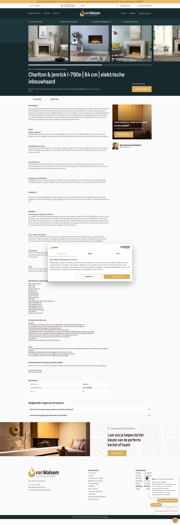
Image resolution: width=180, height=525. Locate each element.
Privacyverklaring (93, 484)
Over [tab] (118, 253)
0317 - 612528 (34, 6)
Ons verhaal (92, 473)
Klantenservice (125, 6)
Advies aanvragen (141, 89)
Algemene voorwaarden (95, 481)
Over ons (123, 13)
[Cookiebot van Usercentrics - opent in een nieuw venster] (122, 247)
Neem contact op (125, 147)
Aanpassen (88, 276)
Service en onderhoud (145, 6)
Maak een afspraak (144, 13)
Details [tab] (90, 253)
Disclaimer (91, 486)
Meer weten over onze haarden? (130, 145)
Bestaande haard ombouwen (97, 497)
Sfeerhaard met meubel (95, 478)
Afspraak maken (123, 134)
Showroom (56, 13)
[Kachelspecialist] (90, 13)
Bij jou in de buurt (93, 499)
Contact (90, 476)
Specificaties (54, 99)
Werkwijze (132, 13)
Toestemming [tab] (61, 253)
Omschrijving (37, 99)
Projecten (47, 13)
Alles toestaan (117, 276)
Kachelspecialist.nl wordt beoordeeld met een (69, 5)
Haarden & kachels (33, 13)
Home (32, 69)
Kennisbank (91, 494)
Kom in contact (93, 489)
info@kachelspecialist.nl (38, 487)
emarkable (105, 517)
